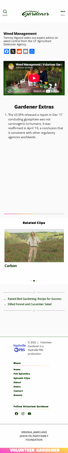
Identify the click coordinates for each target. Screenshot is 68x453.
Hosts (17, 387)
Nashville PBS (35, 350)
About (17, 383)
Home (17, 370)
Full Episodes (22, 374)
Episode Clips (22, 378)
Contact (18, 391)
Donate (18, 395)
